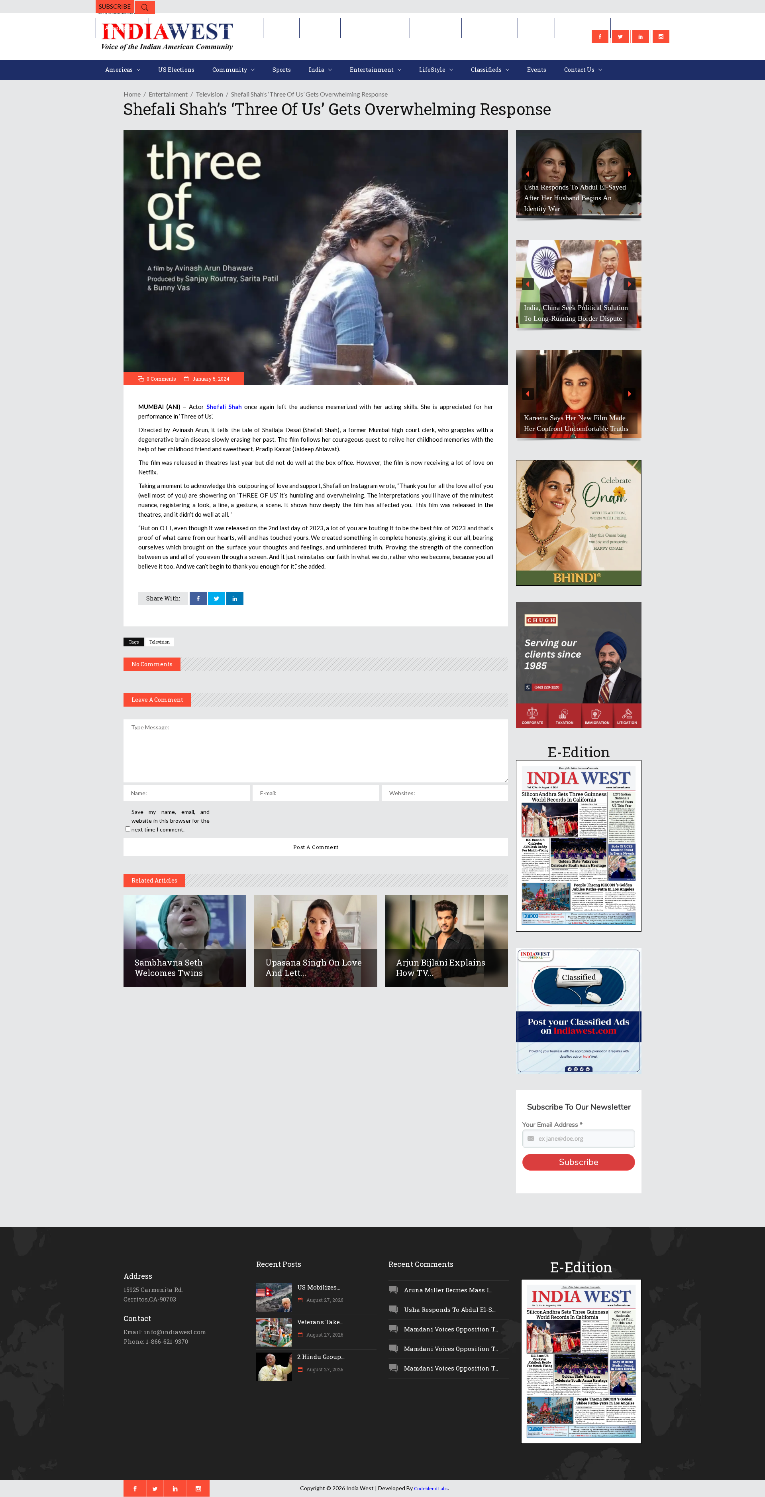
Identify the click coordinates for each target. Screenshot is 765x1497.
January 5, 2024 (210, 378)
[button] (588, 174)
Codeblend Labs (431, 1488)
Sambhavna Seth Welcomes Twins (169, 967)
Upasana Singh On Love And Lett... (313, 967)
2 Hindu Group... (321, 1357)
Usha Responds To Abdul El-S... (450, 1309)
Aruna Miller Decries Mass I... (448, 1290)
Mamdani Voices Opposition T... (451, 1329)
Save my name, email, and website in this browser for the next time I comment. (170, 820)
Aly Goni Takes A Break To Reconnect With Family (573, 423)
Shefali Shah (224, 406)
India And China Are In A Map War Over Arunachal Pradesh (585, 313)
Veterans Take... (320, 1322)
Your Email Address (552, 1124)
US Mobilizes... (318, 1287)
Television (209, 94)
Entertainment (168, 94)
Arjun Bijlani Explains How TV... (440, 967)
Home (132, 94)
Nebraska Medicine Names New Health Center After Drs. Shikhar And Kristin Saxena (588, 198)
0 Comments (161, 378)
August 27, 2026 (324, 1300)
